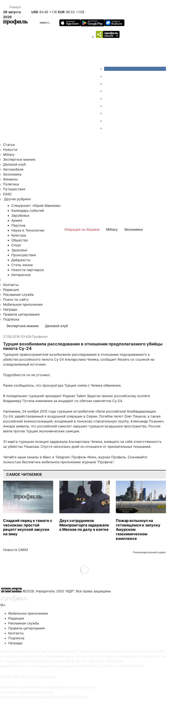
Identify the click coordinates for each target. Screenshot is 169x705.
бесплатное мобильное (41, 462)
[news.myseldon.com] (107, 98)
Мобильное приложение (23, 304)
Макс (47, 457)
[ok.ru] (107, 76)
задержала (58, 442)
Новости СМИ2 (15, 550)
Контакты (11, 285)
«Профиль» (39, 337)
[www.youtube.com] (107, 84)
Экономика (12, 174)
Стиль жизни (22, 265)
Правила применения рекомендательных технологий (43, 697)
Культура (18, 235)
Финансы (10, 179)
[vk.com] (135, 69)
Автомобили (13, 169)
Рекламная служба (18, 294)
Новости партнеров (27, 270)
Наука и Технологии (27, 230)
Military (9, 154)
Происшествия (23, 255)
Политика (11, 184)
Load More (84, 570)
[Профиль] (15, 22)
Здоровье (19, 250)
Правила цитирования (21, 314)
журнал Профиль (112, 457)
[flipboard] (107, 128)
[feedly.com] (107, 113)
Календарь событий (27, 210)
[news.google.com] (107, 106)
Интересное (21, 275)
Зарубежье (20, 215)
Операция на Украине (82, 229)
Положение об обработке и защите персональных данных (47, 687)
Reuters (123, 359)
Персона (18, 225)
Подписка (11, 319)
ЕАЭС (7, 194)
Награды (10, 309)
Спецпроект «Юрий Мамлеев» (36, 205)
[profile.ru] (107, 121)
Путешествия (14, 189)
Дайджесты (21, 260)
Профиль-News (84, 457)
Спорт (16, 245)
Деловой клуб (14, 164)
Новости (45, 22)
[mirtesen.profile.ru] (107, 91)
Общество (19, 240)
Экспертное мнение (19, 159)
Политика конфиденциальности (26, 692)
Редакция (11, 290)
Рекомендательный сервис (149, 552)
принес (107, 396)
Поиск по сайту (16, 299)
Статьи (9, 145)
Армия (16, 220)
